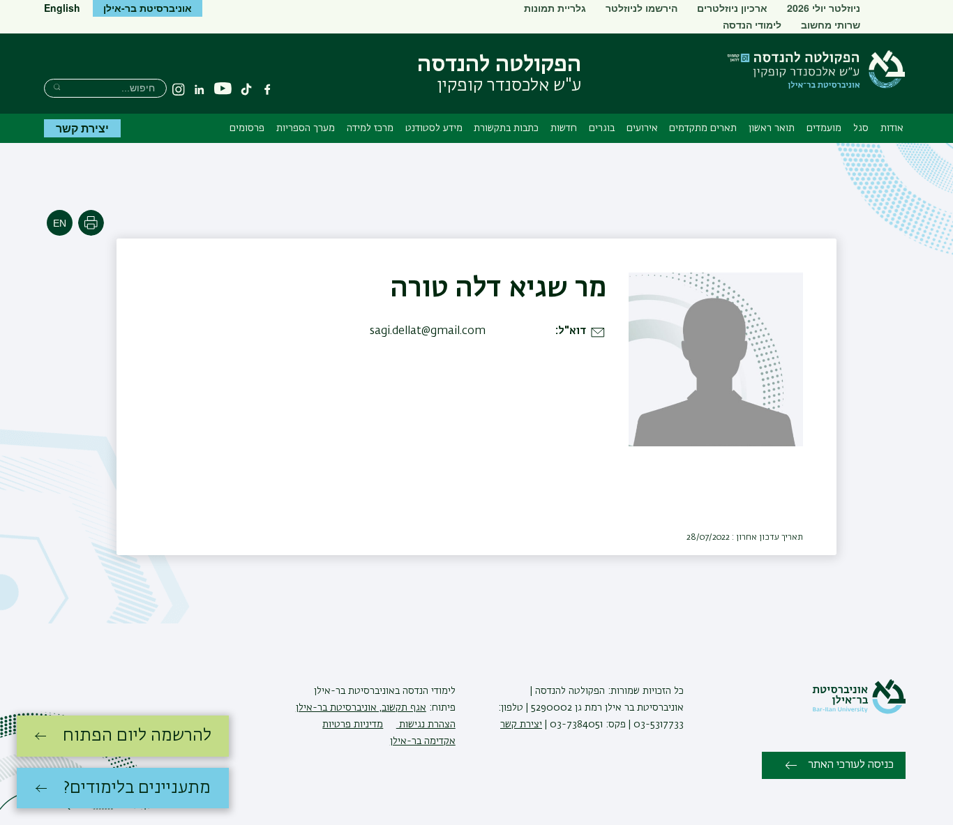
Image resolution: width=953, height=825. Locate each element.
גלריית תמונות (555, 8)
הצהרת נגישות (426, 724)
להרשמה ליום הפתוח (137, 735)
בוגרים (602, 128)
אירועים (642, 128)
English (62, 8)
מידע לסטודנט (434, 128)
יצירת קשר (82, 128)
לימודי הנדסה (752, 24)
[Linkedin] (199, 89)
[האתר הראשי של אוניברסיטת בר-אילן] (859, 711)
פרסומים (247, 128)
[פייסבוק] (267, 89)
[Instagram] (178, 89)
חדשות (563, 128)
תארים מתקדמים (703, 128)
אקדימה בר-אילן (423, 741)
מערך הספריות (305, 128)
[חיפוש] (56, 86)
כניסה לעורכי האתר (851, 765)
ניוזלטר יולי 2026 (823, 8)
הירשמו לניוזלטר (641, 8)
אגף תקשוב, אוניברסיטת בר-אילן (361, 708)
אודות (891, 128)
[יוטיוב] (223, 89)
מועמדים (823, 128)
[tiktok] (246, 89)
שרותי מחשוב (830, 24)
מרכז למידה (370, 128)
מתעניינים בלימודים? (137, 788)
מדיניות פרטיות (352, 724)
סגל (861, 128)
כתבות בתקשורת (506, 128)
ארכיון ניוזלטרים (732, 8)
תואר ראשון (772, 128)
